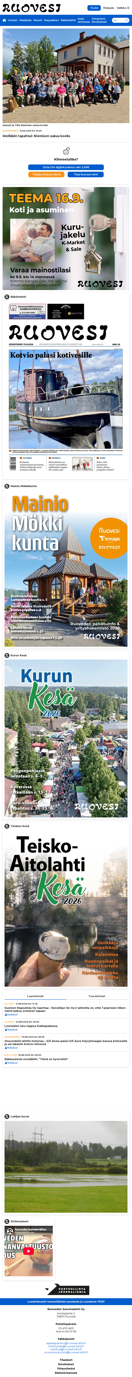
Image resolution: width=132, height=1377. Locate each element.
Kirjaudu (108, 7)
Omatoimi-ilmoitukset (99, 20)
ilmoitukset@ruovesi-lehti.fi (66, 1346)
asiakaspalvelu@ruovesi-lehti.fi (66, 1343)
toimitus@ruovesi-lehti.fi (66, 1349)
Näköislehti (68, 20)
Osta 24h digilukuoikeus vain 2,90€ (66, 167)
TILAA (94, 7)
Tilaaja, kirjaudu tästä (46, 174)
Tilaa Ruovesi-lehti (86, 174)
